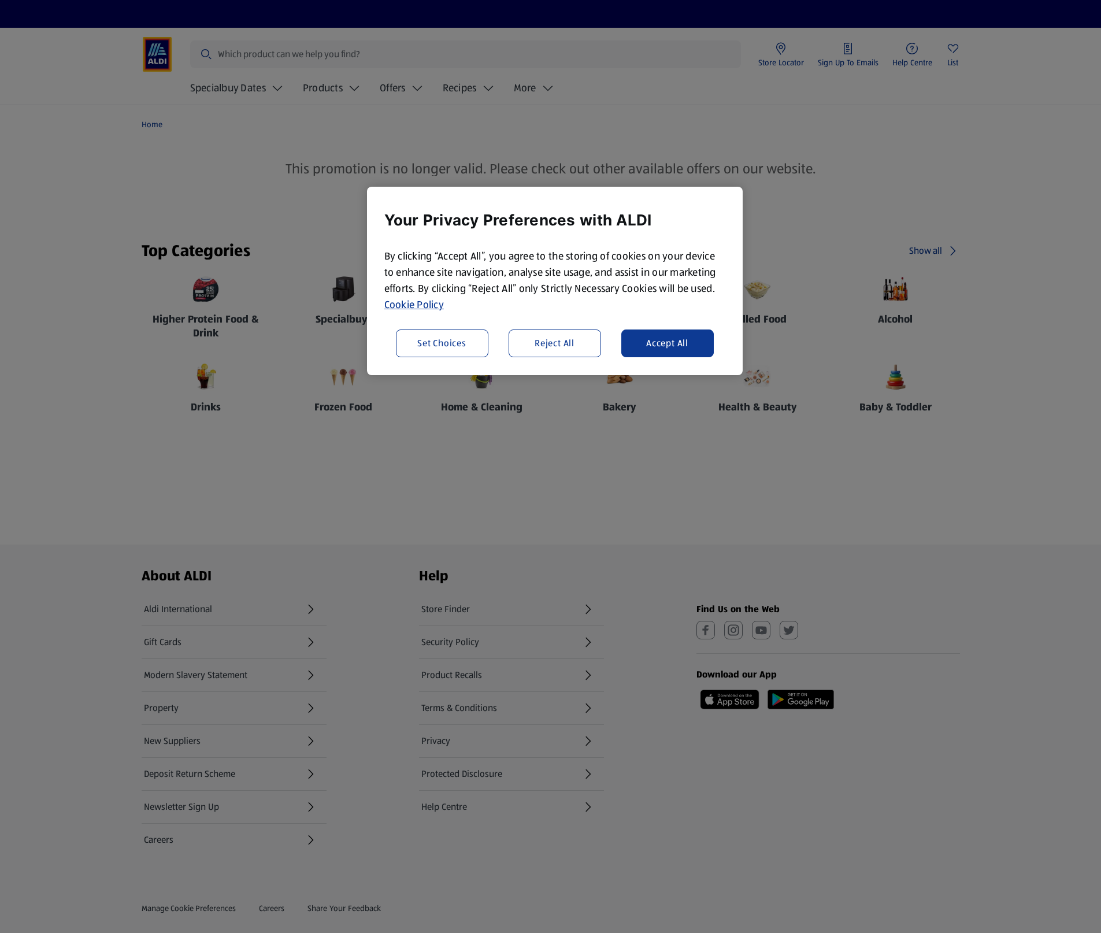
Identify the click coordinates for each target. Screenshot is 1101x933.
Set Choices (441, 342)
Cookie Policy (414, 304)
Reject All (554, 342)
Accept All (667, 342)
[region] (555, 281)
